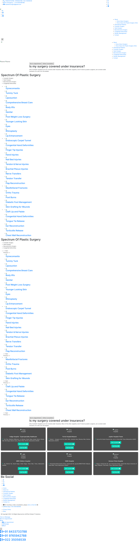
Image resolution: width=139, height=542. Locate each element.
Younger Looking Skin (16, 121)
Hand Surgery (118, 28)
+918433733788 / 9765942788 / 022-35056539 (18, 1)
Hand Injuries (12, 154)
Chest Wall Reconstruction (18, 235)
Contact (117, 35)
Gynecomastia (13, 88)
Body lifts (10, 107)
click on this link (32, 505)
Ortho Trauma (12, 192)
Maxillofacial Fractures (16, 188)
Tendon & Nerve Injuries (17, 164)
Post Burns (11, 197)
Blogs (1, 520)
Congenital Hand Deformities (20, 145)
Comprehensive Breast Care (19, 102)
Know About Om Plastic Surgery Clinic (127, 23)
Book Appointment (8, 522)
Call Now (22, 447)
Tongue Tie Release (15, 221)
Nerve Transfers (13, 173)
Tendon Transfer (14, 178)
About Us (5, 490)
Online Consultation (48, 63)
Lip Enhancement (14, 136)
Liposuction (11, 98)
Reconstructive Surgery (121, 30)
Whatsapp (6, 524)
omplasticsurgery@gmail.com (13, 4)
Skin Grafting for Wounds (18, 207)
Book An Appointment (6, 518)
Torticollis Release (14, 230)
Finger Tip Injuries (14, 150)
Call (4, 525)
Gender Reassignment (120, 33)
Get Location (22, 444)
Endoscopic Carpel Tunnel (18, 140)
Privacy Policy (7, 509)
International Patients (120, 24)
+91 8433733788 (15, 531)
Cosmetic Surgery (119, 26)
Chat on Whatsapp (5, 517)
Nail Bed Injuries (13, 159)
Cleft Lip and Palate (15, 211)
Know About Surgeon (123, 21)
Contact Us (6, 502)
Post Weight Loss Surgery (18, 117)
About (116, 19)
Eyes (8, 126)
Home (4, 488)
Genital (9, 112)
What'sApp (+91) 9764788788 (12, 506)
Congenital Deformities (121, 31)
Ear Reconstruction (15, 226)
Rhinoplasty (11, 131)
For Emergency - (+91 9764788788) (15, 2)
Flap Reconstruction (15, 183)
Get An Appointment (35, 63)
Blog (4, 511)
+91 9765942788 (14, 535)
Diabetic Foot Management (19, 202)
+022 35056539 (14, 539)
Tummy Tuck (12, 93)
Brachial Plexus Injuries (17, 169)
